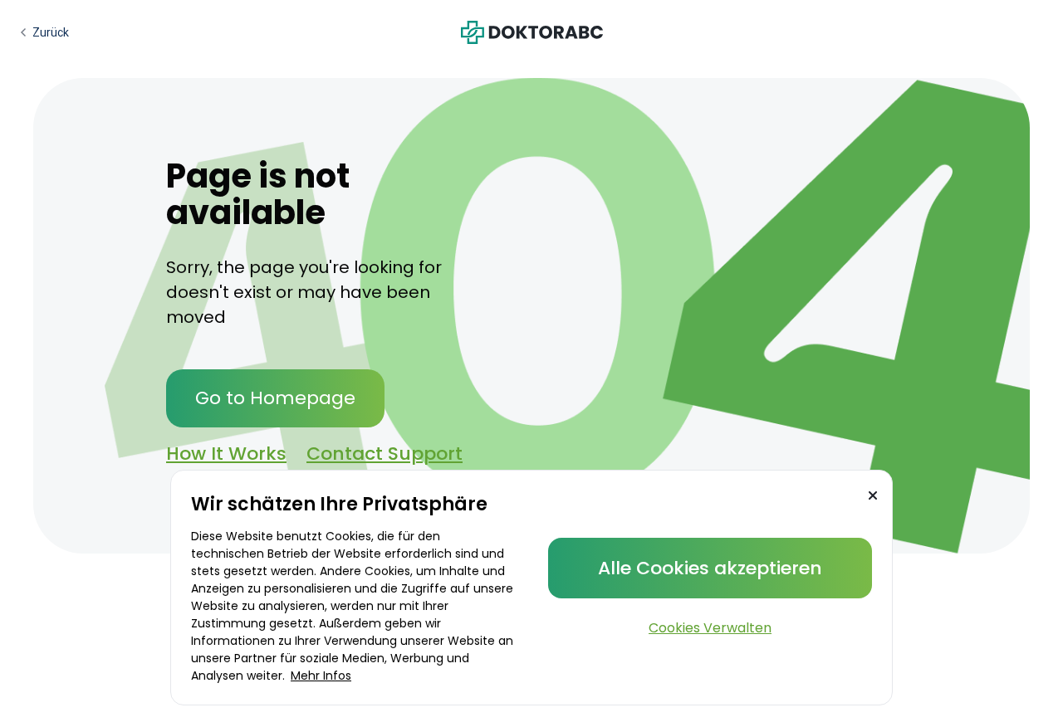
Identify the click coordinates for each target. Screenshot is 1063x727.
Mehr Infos (321, 675)
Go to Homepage (275, 398)
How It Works (226, 453)
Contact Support (384, 453)
